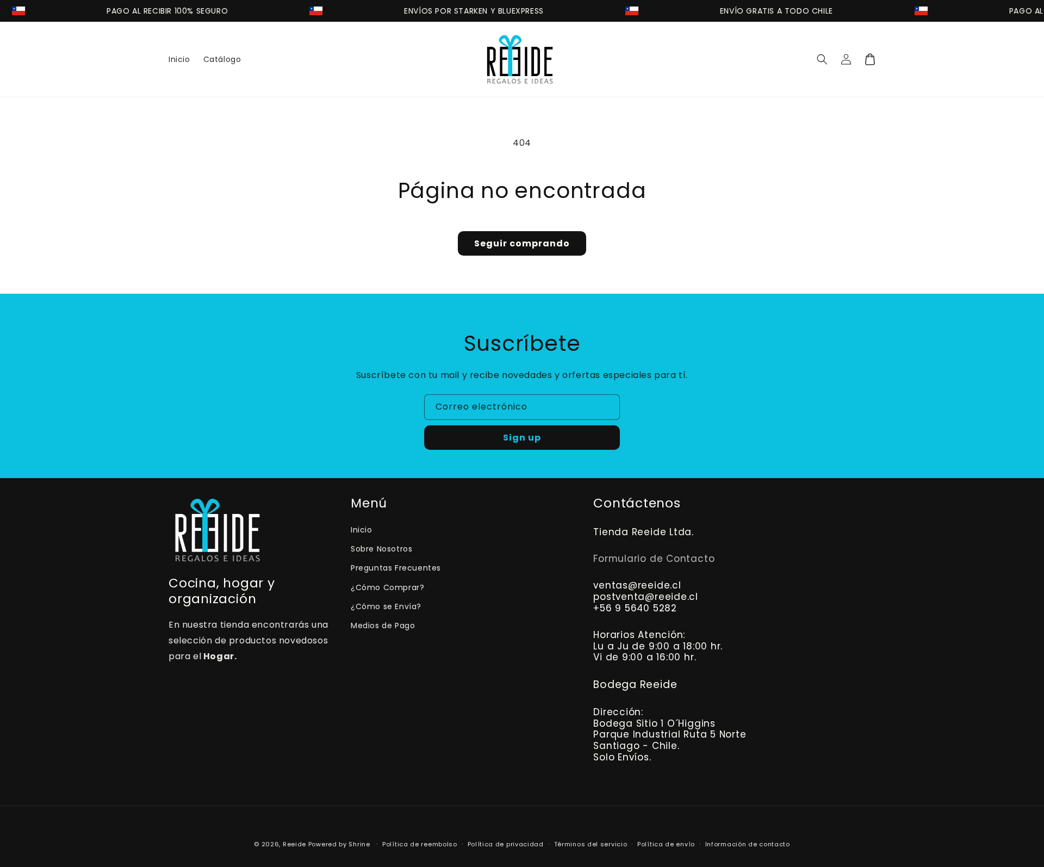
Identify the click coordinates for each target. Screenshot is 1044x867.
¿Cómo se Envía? (386, 606)
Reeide (294, 844)
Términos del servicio (590, 844)
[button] (822, 59)
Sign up (522, 437)
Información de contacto (747, 844)
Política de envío (666, 844)
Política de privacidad (506, 844)
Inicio (361, 529)
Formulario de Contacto (653, 558)
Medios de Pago (383, 625)
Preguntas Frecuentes (396, 567)
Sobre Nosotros (381, 548)
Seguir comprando (522, 243)
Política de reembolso (419, 844)
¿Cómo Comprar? (387, 587)
